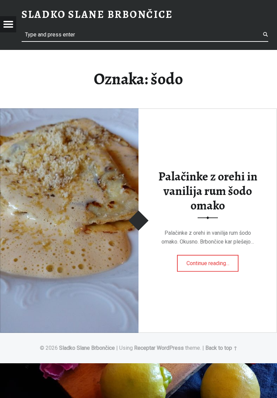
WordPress (170, 348)
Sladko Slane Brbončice (87, 348)
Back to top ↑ (221, 348)
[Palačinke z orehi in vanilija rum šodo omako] (69, 112)
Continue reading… (212, 261)
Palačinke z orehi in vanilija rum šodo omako (207, 190)
